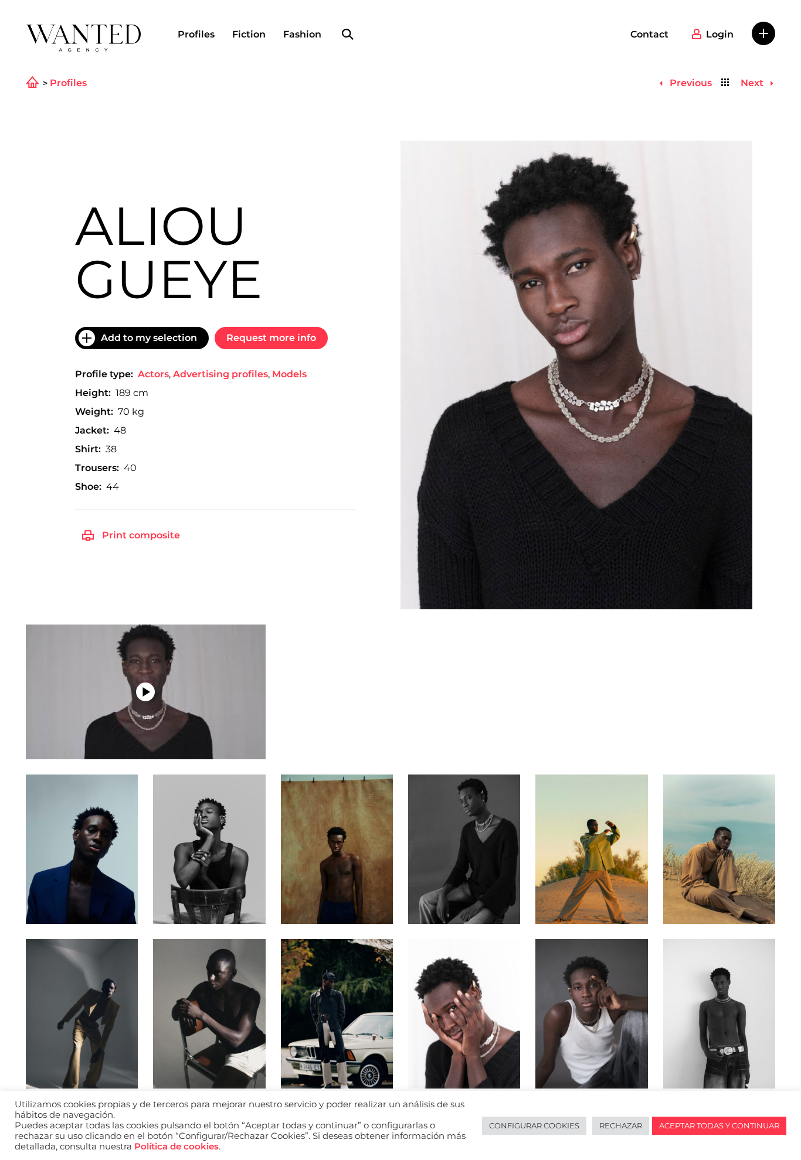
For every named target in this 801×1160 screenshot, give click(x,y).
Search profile (348, 34)
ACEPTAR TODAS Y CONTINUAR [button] (719, 1125)
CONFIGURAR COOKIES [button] (534, 1125)
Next (753, 82)
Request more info (271, 337)
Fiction (249, 34)
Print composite (141, 535)
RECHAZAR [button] (620, 1125)
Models (289, 374)
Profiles (196, 34)
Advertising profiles (220, 374)
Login (720, 34)
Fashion (302, 34)
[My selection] (763, 33)
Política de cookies (176, 1146)
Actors (153, 374)
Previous (689, 82)
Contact (649, 34)
